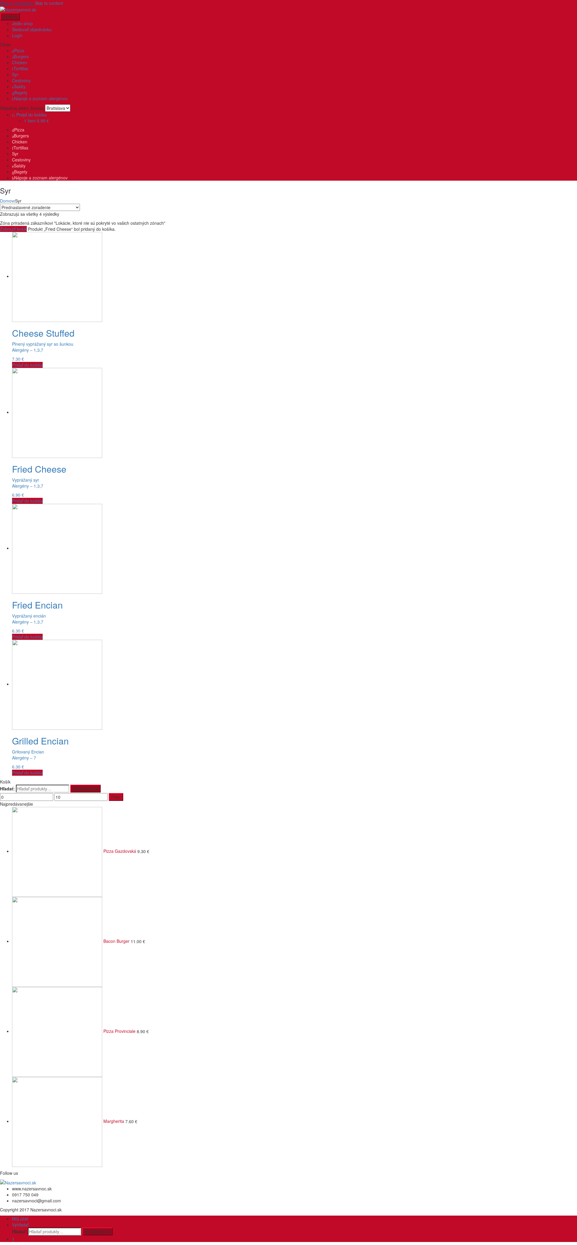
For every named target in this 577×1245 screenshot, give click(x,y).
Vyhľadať (20, 1225)
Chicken (19, 62)
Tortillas (21, 68)
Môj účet (20, 1219)
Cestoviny (21, 80)
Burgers (21, 56)
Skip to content (49, 3)
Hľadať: (7, 789)
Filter (116, 797)
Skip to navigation (17, 3)
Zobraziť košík (13, 229)
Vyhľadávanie (85, 789)
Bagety (20, 92)
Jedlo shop (22, 23)
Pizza (19, 50)
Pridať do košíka (27, 365)
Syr (15, 74)
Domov (7, 201)
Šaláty (20, 86)
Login (17, 35)
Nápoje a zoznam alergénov (41, 98)
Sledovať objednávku (32, 29)
